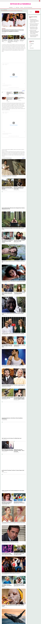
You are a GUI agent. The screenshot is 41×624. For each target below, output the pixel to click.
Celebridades (11, 7)
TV (14, 7)
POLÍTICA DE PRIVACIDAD (28, 7)
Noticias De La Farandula (20, 4)
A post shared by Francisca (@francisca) (14, 87)
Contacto (21, 7)
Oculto (31, 45)
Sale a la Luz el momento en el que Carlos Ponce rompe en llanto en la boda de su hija (34, 24)
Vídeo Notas (17, 7)
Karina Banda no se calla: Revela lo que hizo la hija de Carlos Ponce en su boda (34, 28)
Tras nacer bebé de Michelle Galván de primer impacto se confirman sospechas (34, 35)
